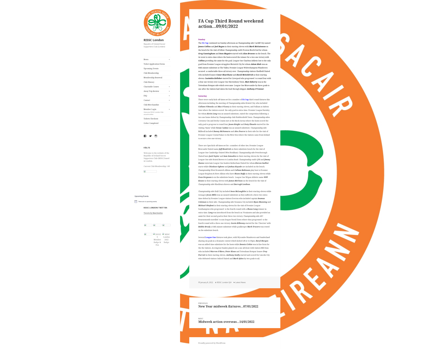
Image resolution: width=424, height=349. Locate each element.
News (146, 59)
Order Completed (151, 123)
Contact (147, 100)
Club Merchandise (151, 105)
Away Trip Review (151, 91)
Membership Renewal (153, 77)
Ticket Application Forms (154, 64)
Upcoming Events (151, 68)
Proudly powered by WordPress (211, 343)
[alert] (157, 201)
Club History (149, 82)
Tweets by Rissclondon (153, 213)
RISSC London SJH (224, 282)
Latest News (240, 282)
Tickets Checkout (151, 118)
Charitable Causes (151, 86)
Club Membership (151, 73)
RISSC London (154, 40)
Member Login (153, 111)
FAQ (145, 95)
